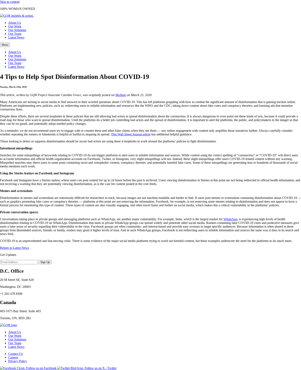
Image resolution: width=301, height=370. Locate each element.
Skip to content (9, 1)
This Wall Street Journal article (130, 134)
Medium (120, 95)
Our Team (14, 33)
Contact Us (15, 353)
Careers (13, 357)
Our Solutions (17, 30)
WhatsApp (230, 219)
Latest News (16, 37)
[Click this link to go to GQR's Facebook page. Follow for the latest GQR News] (28, 368)
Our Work (14, 26)
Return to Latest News (14, 248)
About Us (14, 22)
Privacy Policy (17, 361)
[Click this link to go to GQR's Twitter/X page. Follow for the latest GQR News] (87, 368)
